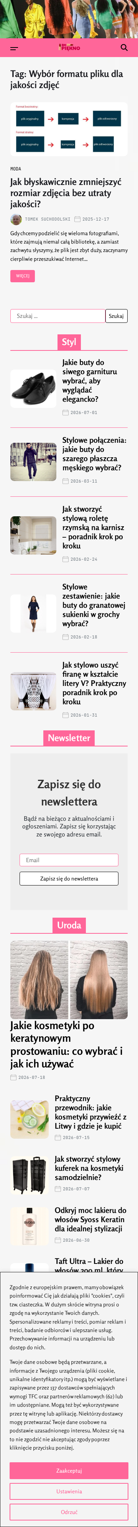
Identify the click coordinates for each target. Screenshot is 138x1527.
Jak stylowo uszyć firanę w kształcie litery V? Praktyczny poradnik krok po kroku (94, 683)
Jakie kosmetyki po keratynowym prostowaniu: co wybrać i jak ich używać (66, 1044)
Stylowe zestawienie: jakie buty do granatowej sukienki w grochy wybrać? (93, 605)
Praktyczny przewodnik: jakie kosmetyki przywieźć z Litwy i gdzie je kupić (91, 1112)
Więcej (23, 275)
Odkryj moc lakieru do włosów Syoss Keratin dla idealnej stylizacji (91, 1219)
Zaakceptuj (69, 1470)
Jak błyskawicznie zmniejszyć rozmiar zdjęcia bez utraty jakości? (66, 192)
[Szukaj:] (57, 316)
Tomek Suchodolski (48, 219)
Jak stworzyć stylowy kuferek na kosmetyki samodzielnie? (89, 1168)
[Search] (124, 47)
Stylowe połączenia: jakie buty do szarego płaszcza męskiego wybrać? (94, 453)
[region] (69, 1399)
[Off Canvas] (14, 48)
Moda (15, 169)
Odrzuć (69, 1512)
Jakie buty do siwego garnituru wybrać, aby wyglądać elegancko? (89, 380)
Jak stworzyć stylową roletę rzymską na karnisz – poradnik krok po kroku (93, 527)
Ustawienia (69, 1491)
